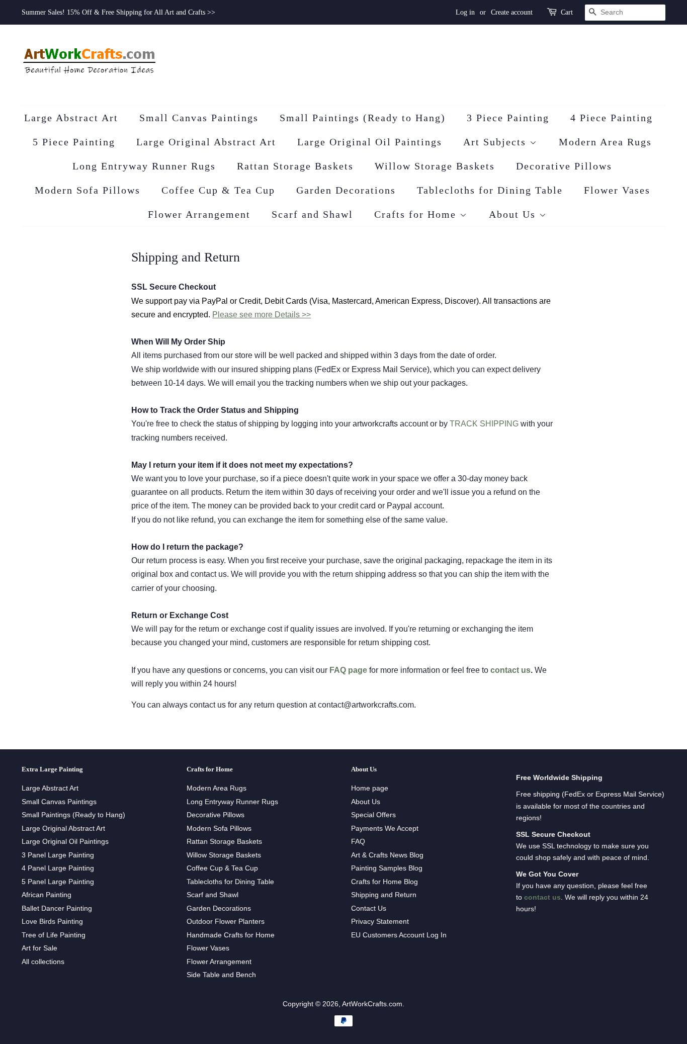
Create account (512, 12)
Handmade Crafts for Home (231, 935)
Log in (465, 12)
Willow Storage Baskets (435, 165)
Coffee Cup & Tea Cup (218, 190)
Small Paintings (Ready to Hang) (363, 117)
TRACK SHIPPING (484, 423)
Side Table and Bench (221, 975)
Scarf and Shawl (312, 214)
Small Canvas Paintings (199, 117)
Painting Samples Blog (386, 868)
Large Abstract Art (71, 117)
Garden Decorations (346, 190)
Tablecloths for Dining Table (490, 190)
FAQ (358, 841)
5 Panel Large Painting (58, 882)
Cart (567, 12)
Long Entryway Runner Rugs (144, 165)
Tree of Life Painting (53, 935)
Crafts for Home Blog (384, 882)
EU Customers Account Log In (399, 935)
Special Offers (373, 815)
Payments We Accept (384, 828)
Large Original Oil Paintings (369, 141)
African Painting (46, 895)
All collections (43, 962)
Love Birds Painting (52, 921)
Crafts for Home (417, 214)
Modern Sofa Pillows (87, 190)
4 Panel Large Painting (58, 868)
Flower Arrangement (199, 214)
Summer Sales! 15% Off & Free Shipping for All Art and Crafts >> (118, 12)
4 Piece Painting (611, 117)
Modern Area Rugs (605, 141)
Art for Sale (39, 948)
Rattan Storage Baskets (295, 165)
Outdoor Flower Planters (226, 921)
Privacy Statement (380, 921)
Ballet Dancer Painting (57, 908)
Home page (369, 788)
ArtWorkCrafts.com (372, 1004)
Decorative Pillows (564, 165)
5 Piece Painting (74, 141)
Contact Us (368, 908)
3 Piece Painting (508, 117)
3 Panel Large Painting (58, 855)
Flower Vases (617, 190)
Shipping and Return (383, 895)
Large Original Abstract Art (206, 141)
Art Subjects (496, 141)
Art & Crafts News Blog (387, 855)
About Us (514, 214)
